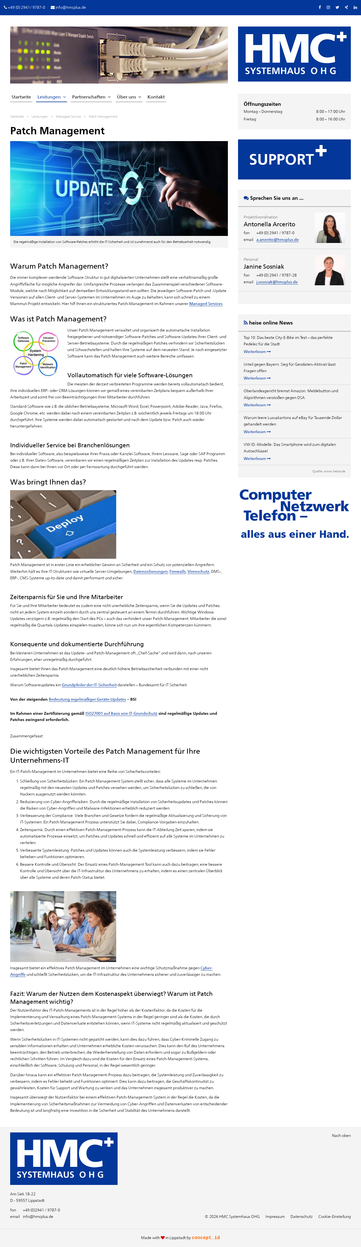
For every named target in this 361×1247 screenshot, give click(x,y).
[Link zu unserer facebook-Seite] (320, 7)
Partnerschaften (88, 97)
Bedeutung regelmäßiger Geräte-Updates (87, 699)
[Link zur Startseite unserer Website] (64, 1183)
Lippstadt (178, 1237)
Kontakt (156, 97)
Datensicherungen (150, 571)
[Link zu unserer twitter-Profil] (337, 7)
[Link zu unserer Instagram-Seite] (328, 7)
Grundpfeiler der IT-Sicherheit (89, 685)
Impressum (275, 1216)
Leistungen (49, 97)
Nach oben (341, 1135)
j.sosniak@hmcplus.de (277, 282)
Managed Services (206, 303)
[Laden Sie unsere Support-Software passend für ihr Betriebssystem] (294, 159)
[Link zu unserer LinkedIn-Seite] (355, 7)
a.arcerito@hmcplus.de (277, 239)
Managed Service (68, 117)
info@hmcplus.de (31, 1216)
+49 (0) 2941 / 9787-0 (275, 233)
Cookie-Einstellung (334, 1216)
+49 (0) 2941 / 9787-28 (276, 275)
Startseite (21, 97)
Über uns (126, 97)
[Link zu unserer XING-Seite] (346, 7)
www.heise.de (334, 471)
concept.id (206, 1238)
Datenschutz (301, 1216)
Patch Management (103, 117)
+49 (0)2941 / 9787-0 (35, 1210)
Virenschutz (198, 571)
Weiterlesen (255, 351)
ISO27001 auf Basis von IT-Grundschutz (121, 713)
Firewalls (178, 571)
